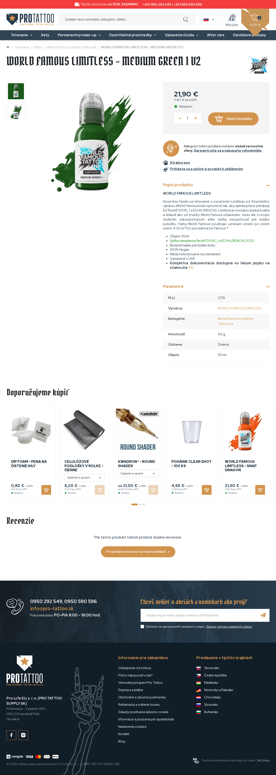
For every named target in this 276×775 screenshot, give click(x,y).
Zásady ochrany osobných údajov (229, 627)
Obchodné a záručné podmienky (142, 697)
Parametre (173, 286)
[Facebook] (11, 735)
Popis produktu (178, 184)
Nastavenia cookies (132, 727)
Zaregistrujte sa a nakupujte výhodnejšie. (228, 150)
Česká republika (215, 675)
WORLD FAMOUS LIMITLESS (239, 308)
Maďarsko (211, 682)
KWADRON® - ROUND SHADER (136, 463)
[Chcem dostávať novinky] (263, 615)
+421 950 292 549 (157, 4)
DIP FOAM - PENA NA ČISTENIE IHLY (29, 463)
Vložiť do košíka (239, 119)
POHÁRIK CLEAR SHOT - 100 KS (191, 463)
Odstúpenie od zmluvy (134, 668)
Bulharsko (211, 712)
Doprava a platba (130, 690)
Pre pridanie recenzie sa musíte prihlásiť (136, 552)
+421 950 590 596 (188, 4)
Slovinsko (211, 705)
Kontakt (123, 734)
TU (190, 267)
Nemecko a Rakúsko (218, 690)
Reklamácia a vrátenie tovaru (139, 705)
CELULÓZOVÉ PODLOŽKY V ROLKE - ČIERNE (83, 465)
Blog (121, 741)
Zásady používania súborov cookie (143, 712)
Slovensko (211, 668)
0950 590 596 (80, 601)
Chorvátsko (212, 697)
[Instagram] (23, 735)
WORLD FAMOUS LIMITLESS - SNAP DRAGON (241, 465)
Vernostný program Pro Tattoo (140, 682)
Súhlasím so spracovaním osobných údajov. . (199, 627)
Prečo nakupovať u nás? (135, 675)
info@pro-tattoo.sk (52, 608)
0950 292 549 (46, 601)
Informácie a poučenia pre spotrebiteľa (146, 719)
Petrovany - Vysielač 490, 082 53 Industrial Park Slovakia (34, 708)
